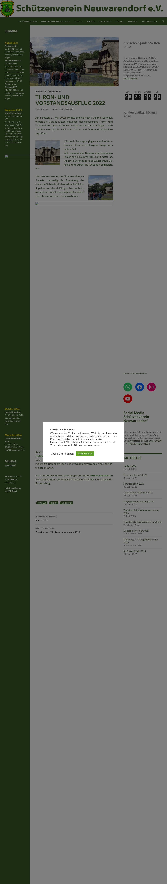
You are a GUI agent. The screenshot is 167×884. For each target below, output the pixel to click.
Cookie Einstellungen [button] (62, 453)
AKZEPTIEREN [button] (85, 453)
